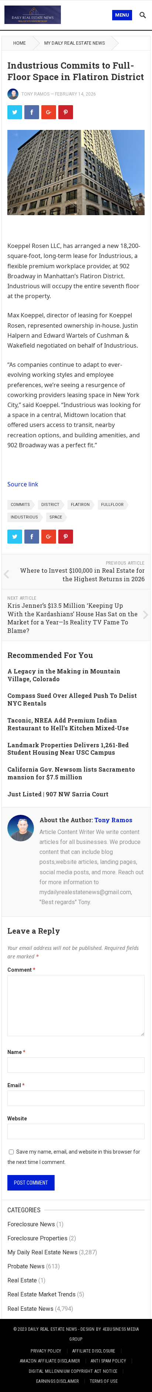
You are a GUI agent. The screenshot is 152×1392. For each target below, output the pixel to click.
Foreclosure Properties (37, 1238)
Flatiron (80, 504)
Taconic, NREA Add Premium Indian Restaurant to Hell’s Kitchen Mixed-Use (68, 724)
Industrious (24, 517)
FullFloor (112, 504)
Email (16, 1085)
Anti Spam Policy (108, 1361)
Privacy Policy (46, 1351)
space (55, 517)
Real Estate (22, 1280)
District (50, 504)
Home (19, 43)
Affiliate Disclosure (93, 1351)
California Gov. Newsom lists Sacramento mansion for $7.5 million (71, 773)
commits (20, 504)
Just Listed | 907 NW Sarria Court (57, 794)
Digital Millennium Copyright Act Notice (73, 1371)
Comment (21, 970)
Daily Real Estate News (52, 1329)
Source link (22, 484)
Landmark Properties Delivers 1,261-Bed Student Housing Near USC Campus (68, 749)
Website (17, 1118)
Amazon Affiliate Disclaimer (50, 1361)
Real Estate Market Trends (41, 1294)
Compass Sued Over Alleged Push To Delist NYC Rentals (72, 699)
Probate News (26, 1266)
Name (16, 1052)
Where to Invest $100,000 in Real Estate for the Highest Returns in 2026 (82, 574)
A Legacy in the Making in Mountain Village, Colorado (63, 675)
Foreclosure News (31, 1224)
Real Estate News (30, 1308)
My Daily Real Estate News (74, 43)
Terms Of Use (104, 1381)
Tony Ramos (35, 94)
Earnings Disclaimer (57, 1381)
